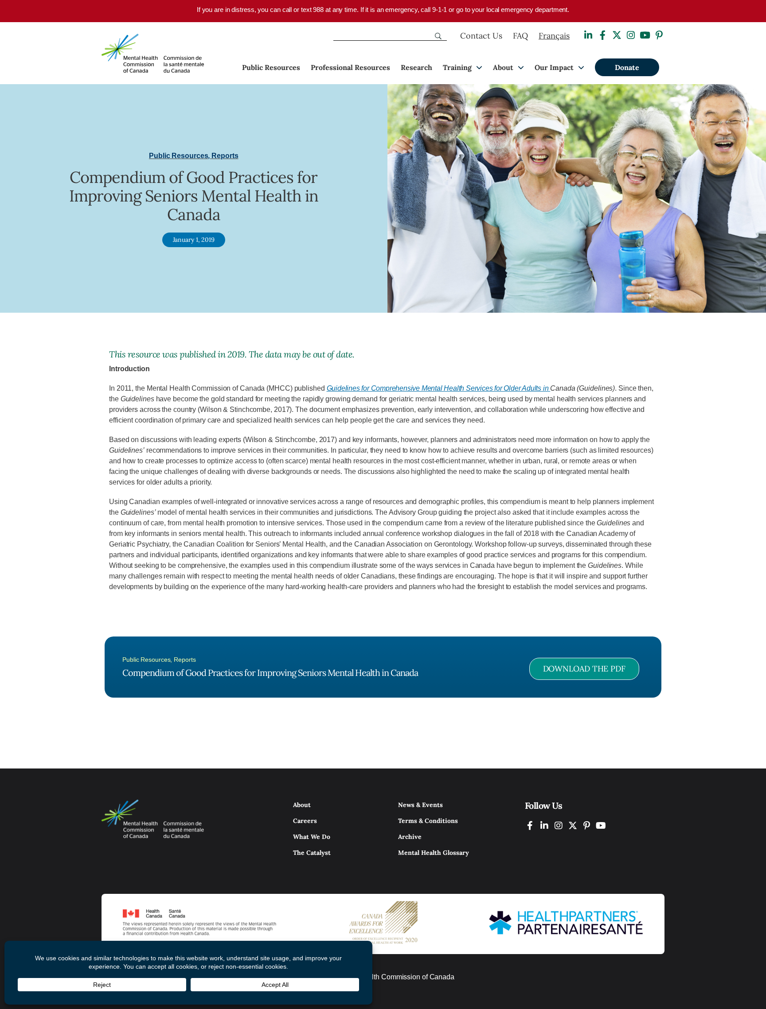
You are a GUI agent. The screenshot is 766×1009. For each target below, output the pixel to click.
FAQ (520, 36)
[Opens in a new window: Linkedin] (588, 35)
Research (416, 67)
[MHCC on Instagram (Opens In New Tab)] (558, 825)
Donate (627, 67)
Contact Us (481, 36)
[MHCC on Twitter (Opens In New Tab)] (572, 825)
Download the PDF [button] (584, 669)
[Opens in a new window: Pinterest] (659, 35)
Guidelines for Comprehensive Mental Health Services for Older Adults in (439, 388)
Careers (305, 821)
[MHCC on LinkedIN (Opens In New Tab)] (544, 825)
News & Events (420, 805)
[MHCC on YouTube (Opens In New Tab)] (601, 825)
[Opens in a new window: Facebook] (602, 35)
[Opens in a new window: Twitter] (616, 35)
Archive (410, 837)
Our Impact (554, 67)
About (503, 67)
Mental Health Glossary (433, 853)
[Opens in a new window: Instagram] (630, 35)
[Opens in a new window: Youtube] (645, 35)
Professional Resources (350, 67)
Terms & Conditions (428, 821)
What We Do (311, 837)
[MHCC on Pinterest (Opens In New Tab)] (587, 825)
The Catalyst (312, 853)
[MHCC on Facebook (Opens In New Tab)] (530, 825)
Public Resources (271, 67)
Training (457, 67)
